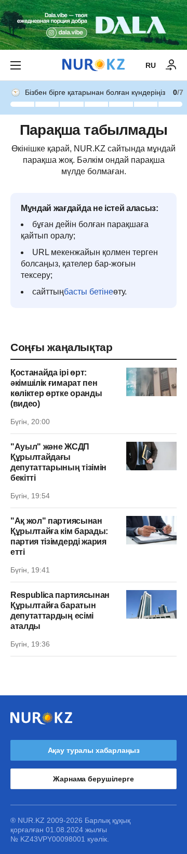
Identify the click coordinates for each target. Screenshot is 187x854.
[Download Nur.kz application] (93, 25)
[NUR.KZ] (93, 65)
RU (150, 65)
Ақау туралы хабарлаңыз (94, 750)
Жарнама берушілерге (93, 779)
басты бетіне (88, 291)
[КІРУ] (171, 65)
